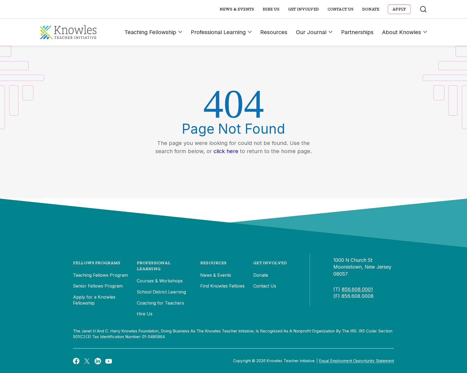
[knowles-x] (87, 360)
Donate (370, 9)
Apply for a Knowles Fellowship (94, 300)
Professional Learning (218, 32)
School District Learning (161, 292)
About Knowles (401, 32)
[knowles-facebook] (76, 360)
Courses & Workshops (160, 280)
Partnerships (357, 32)
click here (226, 151)
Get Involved (303, 9)
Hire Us (271, 9)
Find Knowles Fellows (222, 286)
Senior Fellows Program (98, 286)
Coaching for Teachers (160, 303)
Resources (273, 32)
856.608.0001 (357, 289)
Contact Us (341, 9)
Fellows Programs (97, 262)
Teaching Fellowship (150, 32)
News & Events (237, 9)
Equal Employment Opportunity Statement (356, 360)
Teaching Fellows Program (100, 275)
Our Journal (311, 32)
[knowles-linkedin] (98, 360)
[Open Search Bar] (423, 9)
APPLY (399, 9)
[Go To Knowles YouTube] (108, 361)
